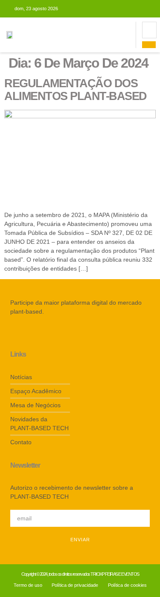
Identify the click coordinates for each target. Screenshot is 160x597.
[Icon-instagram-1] (25, 333)
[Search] (149, 44)
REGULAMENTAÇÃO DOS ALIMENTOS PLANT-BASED (75, 90)
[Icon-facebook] (12, 333)
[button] (129, 35)
